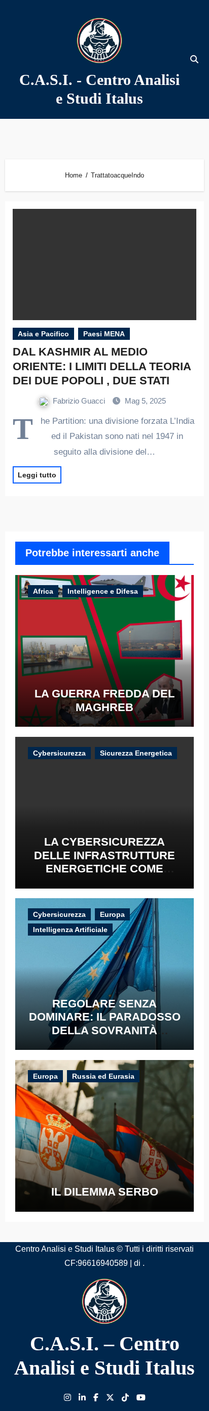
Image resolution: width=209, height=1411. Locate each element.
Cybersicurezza (59, 753)
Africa (43, 591)
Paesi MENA (104, 334)
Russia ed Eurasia (103, 1076)
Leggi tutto (37, 475)
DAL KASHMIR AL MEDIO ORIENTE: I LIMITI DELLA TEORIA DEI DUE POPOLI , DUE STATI (102, 366)
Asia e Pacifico (43, 334)
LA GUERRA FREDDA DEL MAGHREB (104, 700)
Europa (112, 914)
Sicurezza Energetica (136, 753)
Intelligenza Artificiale (70, 929)
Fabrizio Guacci (80, 400)
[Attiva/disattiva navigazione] (13, 59)
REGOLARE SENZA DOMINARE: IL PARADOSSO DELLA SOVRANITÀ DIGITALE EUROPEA (105, 1023)
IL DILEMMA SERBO (104, 1191)
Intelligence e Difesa (102, 591)
